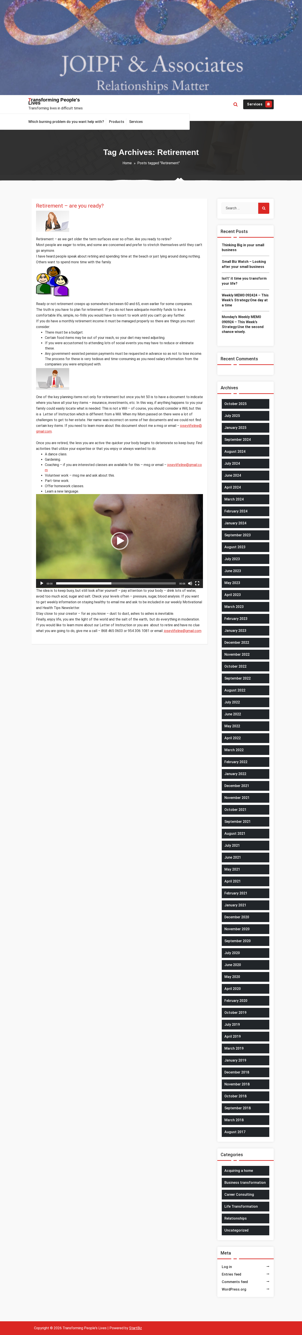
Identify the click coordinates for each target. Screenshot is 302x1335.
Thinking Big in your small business (243, 247)
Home (127, 163)
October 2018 (235, 1096)
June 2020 (232, 965)
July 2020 (232, 953)
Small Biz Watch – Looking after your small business (244, 264)
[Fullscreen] (197, 583)
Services (254, 104)
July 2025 (232, 416)
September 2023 (237, 535)
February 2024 (235, 511)
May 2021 (232, 869)
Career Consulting (239, 1194)
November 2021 (237, 798)
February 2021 (235, 893)
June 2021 (232, 857)
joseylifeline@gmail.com (182, 631)
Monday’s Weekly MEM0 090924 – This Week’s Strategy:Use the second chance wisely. (243, 324)
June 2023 (232, 571)
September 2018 (237, 1108)
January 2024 (235, 523)
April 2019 (232, 1036)
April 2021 (232, 881)
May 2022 (232, 726)
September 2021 (237, 821)
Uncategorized (236, 1230)
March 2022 (234, 750)
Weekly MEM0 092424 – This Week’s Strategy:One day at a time (245, 300)
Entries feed (231, 1274)
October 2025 (235, 404)
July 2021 (232, 845)
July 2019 (232, 1024)
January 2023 (235, 630)
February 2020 (235, 1001)
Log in (227, 1267)
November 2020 (237, 929)
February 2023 (235, 619)
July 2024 (232, 463)
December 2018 (236, 1072)
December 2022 (236, 642)
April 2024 (232, 487)
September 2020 (237, 941)
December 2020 (236, 917)
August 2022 (234, 690)
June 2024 (232, 475)
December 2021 (236, 786)
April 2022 (232, 738)
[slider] (116, 583)
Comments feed (235, 1282)
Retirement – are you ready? (70, 205)
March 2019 (234, 1048)
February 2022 (235, 762)
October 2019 (235, 1012)
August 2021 (234, 833)
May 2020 (232, 977)
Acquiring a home (238, 1171)
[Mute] (190, 583)
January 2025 (235, 428)
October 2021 (235, 810)
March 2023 (234, 607)
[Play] (42, 583)
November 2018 (237, 1084)
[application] (119, 541)
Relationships (235, 1218)
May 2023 (232, 583)
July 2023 (232, 559)
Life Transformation (241, 1206)
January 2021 (235, 905)
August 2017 (234, 1132)
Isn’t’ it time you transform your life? (244, 280)
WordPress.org (234, 1289)
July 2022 (232, 702)
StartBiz (135, 1328)
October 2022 (235, 666)
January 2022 (235, 774)
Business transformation (245, 1182)
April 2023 (232, 595)
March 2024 (234, 499)
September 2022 (237, 678)
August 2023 (234, 547)
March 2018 (234, 1120)
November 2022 (237, 654)
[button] (119, 541)
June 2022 (232, 714)
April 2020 (232, 989)
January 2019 (235, 1060)
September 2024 (237, 439)
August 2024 (234, 451)
